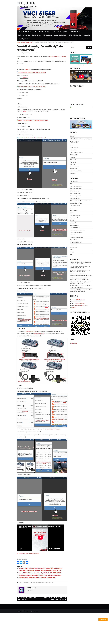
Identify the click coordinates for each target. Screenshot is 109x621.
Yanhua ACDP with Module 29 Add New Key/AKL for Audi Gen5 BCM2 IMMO (40, 573)
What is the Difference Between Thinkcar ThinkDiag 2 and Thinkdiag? (55, 599)
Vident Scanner (73, 247)
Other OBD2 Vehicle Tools (76, 242)
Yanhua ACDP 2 (87, 35)
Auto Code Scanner (74, 191)
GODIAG (72, 213)
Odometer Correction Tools (76, 237)
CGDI (71, 208)
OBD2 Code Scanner (47, 35)
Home (18, 42)
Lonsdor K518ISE (74, 142)
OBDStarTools (73, 343)
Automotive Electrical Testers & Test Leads (80, 200)
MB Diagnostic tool (74, 225)
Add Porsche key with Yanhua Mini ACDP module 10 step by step (37, 577)
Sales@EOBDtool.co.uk (79, 299)
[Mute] (88, 81)
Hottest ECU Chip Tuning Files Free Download (81, 138)
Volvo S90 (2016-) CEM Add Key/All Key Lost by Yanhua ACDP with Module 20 (40, 568)
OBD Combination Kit (75, 227)
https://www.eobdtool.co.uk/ (81, 305)
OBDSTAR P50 (73, 150)
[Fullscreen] (90, 81)
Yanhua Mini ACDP (74, 167)
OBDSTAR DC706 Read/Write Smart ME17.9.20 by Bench (27, 599)
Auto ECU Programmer (75, 193)
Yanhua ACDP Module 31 (38, 582)
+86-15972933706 (80, 303)
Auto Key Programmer (26, 42)
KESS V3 (72, 136)
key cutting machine (74, 217)
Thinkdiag (72, 157)
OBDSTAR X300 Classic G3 (76, 152)
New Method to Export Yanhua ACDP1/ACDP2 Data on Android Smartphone (40, 575)
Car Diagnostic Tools (75, 205)
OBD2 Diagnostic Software (76, 232)
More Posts (30, 590)
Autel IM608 (73, 159)
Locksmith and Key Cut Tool (60, 35)
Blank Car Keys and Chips (23, 39)
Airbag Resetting (74, 181)
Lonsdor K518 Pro (74, 141)
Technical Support (36, 35)
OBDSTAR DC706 (74, 147)
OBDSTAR (72, 235)
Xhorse (59, 31)
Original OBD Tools (74, 239)
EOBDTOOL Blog (26, 3)
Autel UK (53, 31)
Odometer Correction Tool (75, 35)
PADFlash (72, 164)
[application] (81, 76)
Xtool (71, 254)
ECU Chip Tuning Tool (38, 31)
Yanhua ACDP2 (73, 168)
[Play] (72, 81)
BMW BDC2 (73, 173)
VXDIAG (72, 249)
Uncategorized (73, 244)
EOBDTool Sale (73, 210)
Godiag (46, 31)
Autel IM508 (73, 162)
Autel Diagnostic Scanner (76, 186)
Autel (71, 183)
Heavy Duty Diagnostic (75, 215)
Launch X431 (73, 222)
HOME (19, 31)
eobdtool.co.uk (33, 52)
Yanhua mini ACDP (49, 582)
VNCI (71, 145)
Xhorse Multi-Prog (27, 31)
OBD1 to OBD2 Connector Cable (77, 230)
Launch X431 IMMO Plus (76, 171)
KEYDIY (72, 220)
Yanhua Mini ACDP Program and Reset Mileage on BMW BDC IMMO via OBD (40, 570)
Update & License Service (24, 35)
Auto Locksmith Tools (75, 198)
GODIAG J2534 (73, 154)
